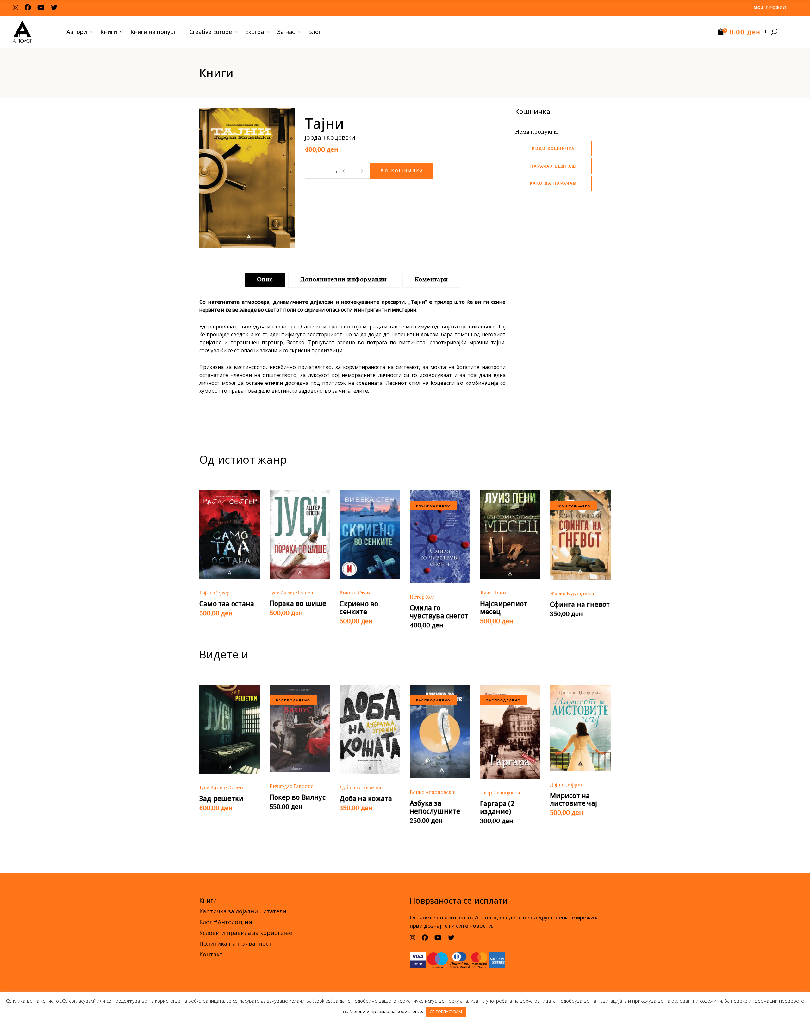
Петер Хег (422, 597)
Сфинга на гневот (580, 604)
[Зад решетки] (229, 729)
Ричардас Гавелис (291, 786)
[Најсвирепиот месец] (510, 534)
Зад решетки (221, 798)
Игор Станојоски (500, 793)
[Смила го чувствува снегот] (440, 536)
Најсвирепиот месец (503, 607)
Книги (208, 900)
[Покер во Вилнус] (300, 728)
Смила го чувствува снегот (439, 611)
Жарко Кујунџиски (572, 593)
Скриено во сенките (359, 607)
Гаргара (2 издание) (497, 807)
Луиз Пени (493, 593)
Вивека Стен (355, 593)
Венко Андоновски (432, 792)
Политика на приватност (235, 943)
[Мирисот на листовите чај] (580, 728)
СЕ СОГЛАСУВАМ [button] (446, 1011)
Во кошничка (402, 171)
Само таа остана (226, 603)
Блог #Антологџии (225, 922)
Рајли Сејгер (214, 593)
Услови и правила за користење (245, 932)
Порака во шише (298, 603)
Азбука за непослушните (435, 807)
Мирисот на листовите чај (573, 799)
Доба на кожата (366, 798)
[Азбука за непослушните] (440, 731)
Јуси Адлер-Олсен (291, 592)
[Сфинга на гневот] (580, 535)
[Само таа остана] (229, 534)
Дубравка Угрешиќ (362, 787)
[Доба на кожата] (370, 729)
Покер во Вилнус (298, 797)
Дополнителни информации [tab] (344, 279)
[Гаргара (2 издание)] (510, 732)
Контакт (211, 954)
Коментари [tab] (431, 279)
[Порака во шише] (300, 534)
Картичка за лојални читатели (242, 911)
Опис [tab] (265, 279)
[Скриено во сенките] (370, 534)
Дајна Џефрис (566, 785)
